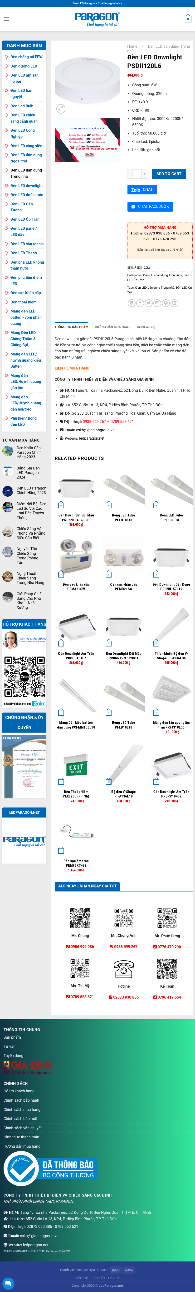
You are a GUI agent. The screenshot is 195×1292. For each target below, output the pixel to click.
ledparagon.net (91, 438)
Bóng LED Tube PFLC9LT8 (171, 517)
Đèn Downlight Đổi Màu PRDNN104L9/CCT (76, 517)
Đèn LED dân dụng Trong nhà (26, 173)
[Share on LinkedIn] (174, 303)
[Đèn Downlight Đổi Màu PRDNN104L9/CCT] (76, 488)
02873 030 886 (126, 997)
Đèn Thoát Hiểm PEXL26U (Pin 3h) (76, 794)
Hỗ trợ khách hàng (19, 1091)
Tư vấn (9, 1046)
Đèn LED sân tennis (27, 244)
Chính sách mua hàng (22, 1109)
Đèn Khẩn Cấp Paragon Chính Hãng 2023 (29, 452)
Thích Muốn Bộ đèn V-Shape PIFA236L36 (171, 656)
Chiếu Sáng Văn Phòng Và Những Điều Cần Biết (31, 533)
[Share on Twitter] (149, 303)
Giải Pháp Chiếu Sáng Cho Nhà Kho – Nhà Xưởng (30, 601)
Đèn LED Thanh (23, 253)
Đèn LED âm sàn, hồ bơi (24, 78)
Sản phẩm (12, 1037)
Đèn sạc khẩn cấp (25, 293)
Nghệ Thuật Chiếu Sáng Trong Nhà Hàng (30, 578)
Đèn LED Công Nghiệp (22, 133)
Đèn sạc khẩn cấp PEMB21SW (123, 586)
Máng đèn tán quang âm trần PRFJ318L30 (171, 724)
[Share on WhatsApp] (132, 303)
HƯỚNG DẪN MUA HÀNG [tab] (113, 327)
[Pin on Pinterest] (166, 303)
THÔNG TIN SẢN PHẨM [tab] (71, 327)
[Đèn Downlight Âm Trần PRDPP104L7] (76, 626)
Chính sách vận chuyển (23, 1128)
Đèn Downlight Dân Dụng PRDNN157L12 (171, 586)
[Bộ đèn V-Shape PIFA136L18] (123, 765)
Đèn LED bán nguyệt (21, 93)
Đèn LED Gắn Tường (21, 207)
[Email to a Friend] (157, 303)
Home (132, 46)
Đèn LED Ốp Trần (24, 219)
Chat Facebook (153, 206)
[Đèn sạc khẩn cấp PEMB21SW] (123, 557)
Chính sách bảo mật (20, 1118)
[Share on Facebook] (140, 303)
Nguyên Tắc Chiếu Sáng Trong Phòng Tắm (27, 556)
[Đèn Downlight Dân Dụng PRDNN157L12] (171, 557)
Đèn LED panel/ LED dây (23, 231)
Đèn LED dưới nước (26, 195)
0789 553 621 (122, 421)
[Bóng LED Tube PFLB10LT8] (123, 696)
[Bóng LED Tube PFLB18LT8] (123, 488)
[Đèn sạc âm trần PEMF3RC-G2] (76, 834)
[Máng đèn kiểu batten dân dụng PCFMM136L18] (76, 696)
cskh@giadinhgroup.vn (95, 430)
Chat (148, 190)
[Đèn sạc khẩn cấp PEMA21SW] (76, 557)
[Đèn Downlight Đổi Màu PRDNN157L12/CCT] (123, 626)
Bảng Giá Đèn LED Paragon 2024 (28, 472)
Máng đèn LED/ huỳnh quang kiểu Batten (25, 360)
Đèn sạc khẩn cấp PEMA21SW (76, 586)
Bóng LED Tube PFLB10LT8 (123, 724)
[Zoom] (61, 109)
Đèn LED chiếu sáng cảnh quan (24, 118)
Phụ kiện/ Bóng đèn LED (23, 421)
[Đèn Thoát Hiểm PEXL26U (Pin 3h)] (76, 765)
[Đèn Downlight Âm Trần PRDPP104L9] (171, 765)
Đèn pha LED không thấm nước (27, 265)
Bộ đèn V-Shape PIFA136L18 (123, 794)
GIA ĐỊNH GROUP (95, 1270)
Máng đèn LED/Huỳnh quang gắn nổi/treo (25, 403)
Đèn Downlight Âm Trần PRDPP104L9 (171, 794)
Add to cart (169, 174)
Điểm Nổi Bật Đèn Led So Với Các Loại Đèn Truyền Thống (31, 511)
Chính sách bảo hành (21, 1100)
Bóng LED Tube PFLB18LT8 (123, 517)
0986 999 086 (82, 946)
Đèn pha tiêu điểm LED (26, 280)
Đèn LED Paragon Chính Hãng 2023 (31, 490)
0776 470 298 (169, 947)
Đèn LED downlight (26, 185)
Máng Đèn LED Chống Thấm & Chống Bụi (23, 338)
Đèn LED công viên (26, 146)
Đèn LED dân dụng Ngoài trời (26, 158)
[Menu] (6, 19)
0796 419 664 (169, 997)
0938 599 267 (94, 421)
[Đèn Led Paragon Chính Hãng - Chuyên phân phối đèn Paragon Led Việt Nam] (97, 19)
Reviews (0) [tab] (146, 327)
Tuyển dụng (13, 1055)
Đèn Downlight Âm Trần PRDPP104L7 (76, 656)
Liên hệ (114, 1278)
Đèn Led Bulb (21, 106)
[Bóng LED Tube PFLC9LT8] (171, 488)
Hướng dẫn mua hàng (22, 1146)
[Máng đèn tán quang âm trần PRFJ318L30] (171, 696)
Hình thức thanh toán (21, 1137)
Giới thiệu (83, 1278)
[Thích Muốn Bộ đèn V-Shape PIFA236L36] (171, 626)
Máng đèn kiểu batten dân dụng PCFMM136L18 (76, 724)
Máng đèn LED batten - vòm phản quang (26, 317)
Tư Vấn (99, 1278)
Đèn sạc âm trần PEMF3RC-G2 (76, 863)
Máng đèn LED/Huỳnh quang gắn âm (25, 381)
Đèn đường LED (23, 66)
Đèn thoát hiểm (23, 302)
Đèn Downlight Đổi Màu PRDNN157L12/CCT (123, 656)
